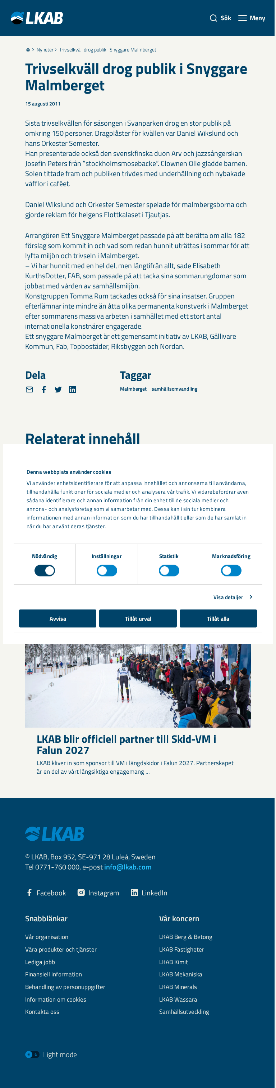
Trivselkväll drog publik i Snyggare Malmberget (107, 50)
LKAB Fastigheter (181, 949)
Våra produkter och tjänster (61, 949)
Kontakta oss (42, 1012)
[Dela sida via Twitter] (58, 389)
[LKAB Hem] (37, 18)
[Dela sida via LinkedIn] (72, 389)
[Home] (28, 50)
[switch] (107, 570)
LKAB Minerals (178, 987)
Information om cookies (55, 999)
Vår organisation (46, 937)
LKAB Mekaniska (180, 974)
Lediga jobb (40, 962)
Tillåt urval (138, 618)
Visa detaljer (228, 597)
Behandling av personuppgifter (65, 987)
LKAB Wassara (178, 999)
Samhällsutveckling (184, 1012)
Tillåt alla (218, 618)
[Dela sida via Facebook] (44, 389)
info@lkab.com (128, 866)
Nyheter (45, 50)
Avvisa (58, 618)
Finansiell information (53, 974)
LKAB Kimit (173, 962)
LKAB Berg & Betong (185, 937)
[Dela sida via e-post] (29, 389)
